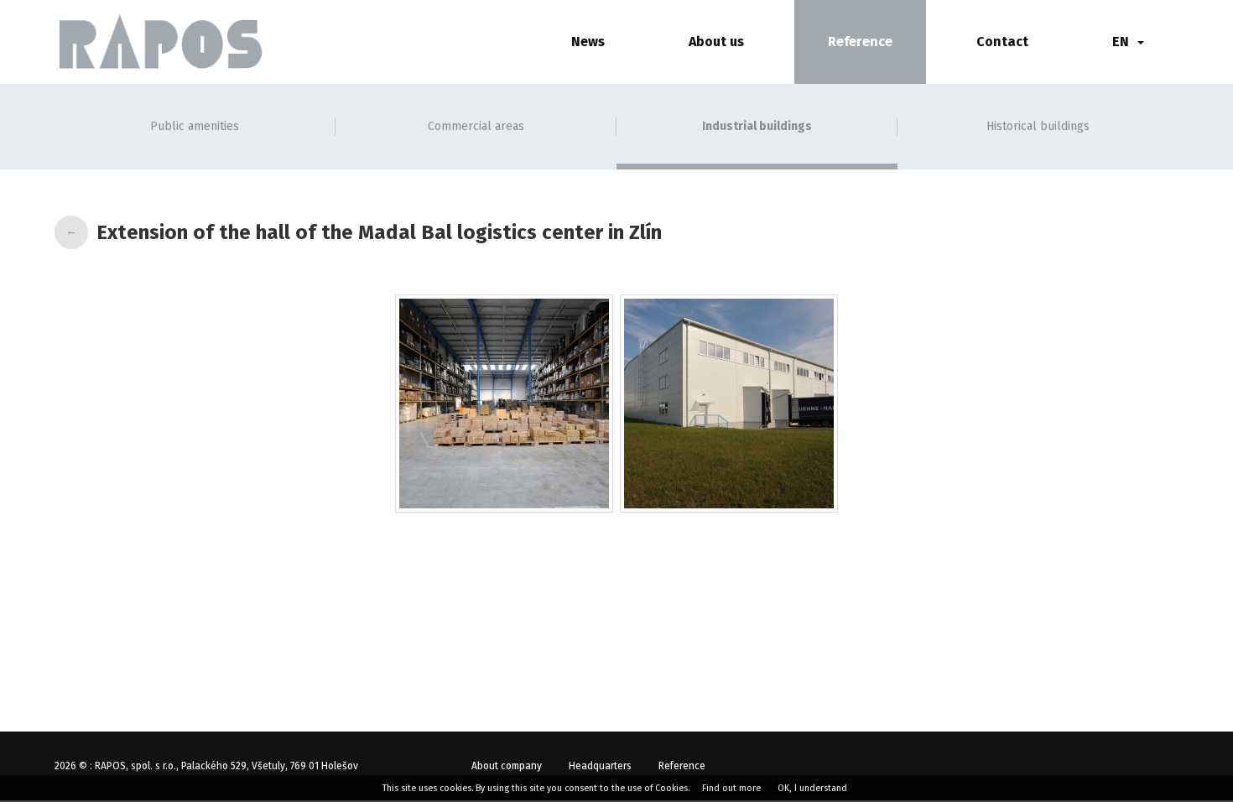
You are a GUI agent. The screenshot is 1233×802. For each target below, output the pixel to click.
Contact (1002, 41)
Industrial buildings (757, 126)
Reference (860, 41)
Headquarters (600, 766)
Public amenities (194, 126)
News (588, 41)
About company (506, 766)
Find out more (731, 788)
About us (716, 41)
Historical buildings (1038, 126)
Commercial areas (476, 126)
